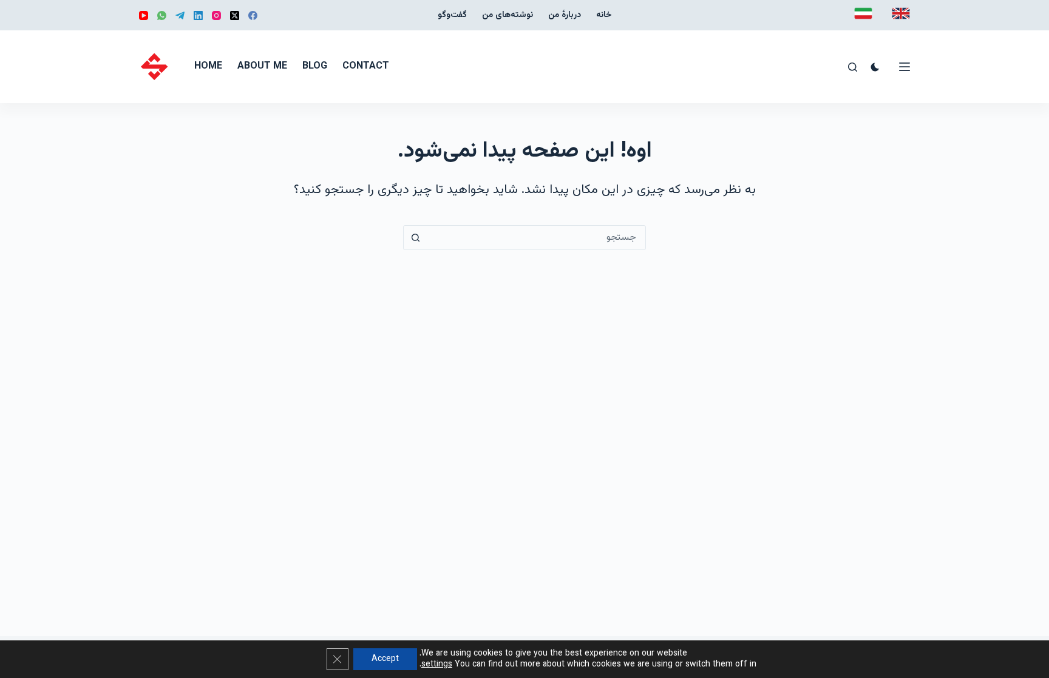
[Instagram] (216, 15)
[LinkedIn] (198, 15)
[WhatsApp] (161, 15)
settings (436, 664)
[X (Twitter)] (234, 15)
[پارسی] (863, 13)
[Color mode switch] (875, 67)
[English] (901, 13)
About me (262, 66)
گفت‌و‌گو (452, 15)
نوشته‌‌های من (507, 15)
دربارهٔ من (564, 15)
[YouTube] (143, 15)
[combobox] (536, 237)
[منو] (904, 66)
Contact (365, 66)
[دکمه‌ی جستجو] (415, 237)
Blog (314, 66)
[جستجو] (852, 67)
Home (208, 66)
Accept (385, 659)
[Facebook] (252, 15)
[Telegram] (180, 15)
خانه (604, 15)
